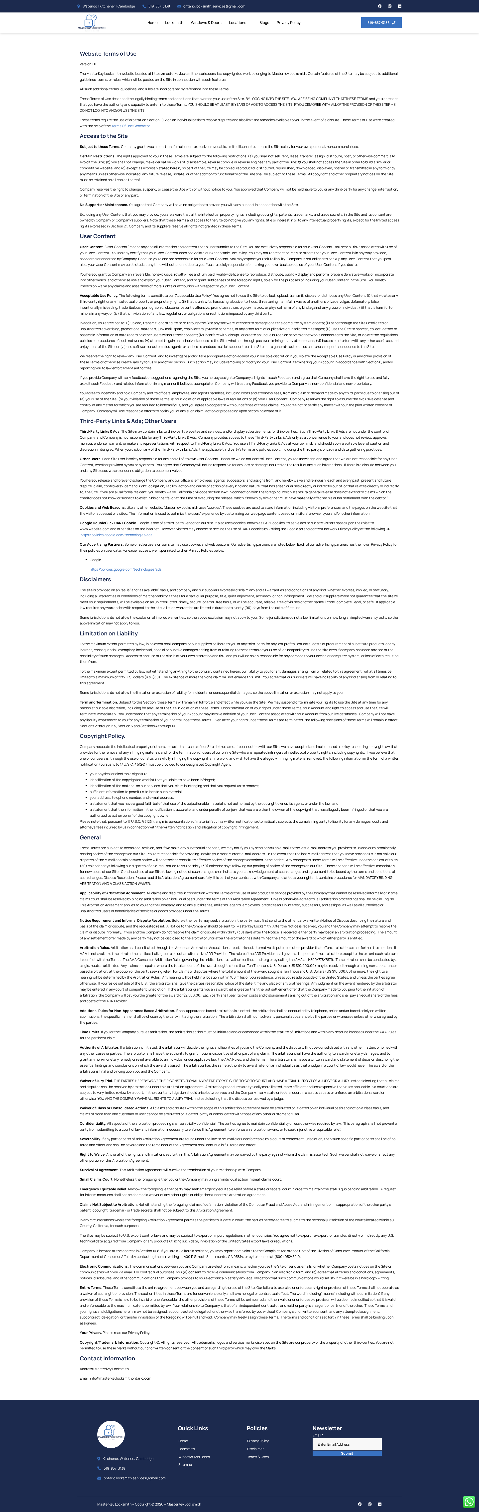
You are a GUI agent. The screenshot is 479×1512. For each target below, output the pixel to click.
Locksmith (174, 22)
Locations (237, 22)
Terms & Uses (258, 1456)
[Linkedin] (400, 6)
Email (318, 1435)
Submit (347, 1453)
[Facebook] (380, 6)
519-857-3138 (159, 6)
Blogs (264, 22)
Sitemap (185, 1464)
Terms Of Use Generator (131, 125)
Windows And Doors (194, 1456)
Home (152, 22)
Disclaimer (255, 1448)
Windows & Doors (206, 22)
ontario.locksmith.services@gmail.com (214, 6)
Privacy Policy (289, 22)
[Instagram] (390, 6)
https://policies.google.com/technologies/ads (116, 534)
